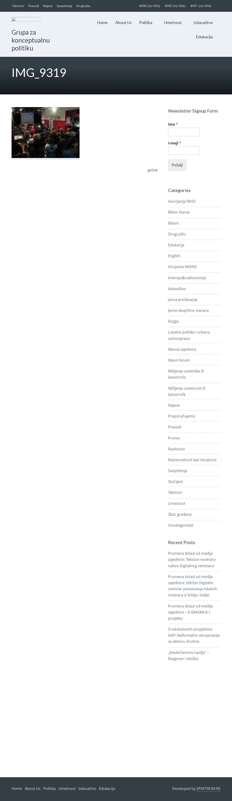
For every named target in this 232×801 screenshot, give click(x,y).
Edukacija (204, 36)
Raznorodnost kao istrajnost (192, 459)
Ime (173, 124)
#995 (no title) (175, 6)
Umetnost (173, 22)
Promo (174, 438)
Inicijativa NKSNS (182, 266)
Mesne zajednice (182, 349)
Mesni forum (179, 360)
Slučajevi (175, 481)
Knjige (173, 321)
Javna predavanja (182, 299)
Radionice (176, 448)
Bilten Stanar (179, 212)
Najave (48, 6)
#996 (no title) (149, 6)
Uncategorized (180, 525)
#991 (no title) (200, 6)
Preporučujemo (181, 416)
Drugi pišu (83, 6)
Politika (145, 22)
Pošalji (177, 165)
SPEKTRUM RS (208, 788)
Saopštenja (64, 6)
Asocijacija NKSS (182, 201)
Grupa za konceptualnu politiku (31, 40)
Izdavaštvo (203, 22)
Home (102, 22)
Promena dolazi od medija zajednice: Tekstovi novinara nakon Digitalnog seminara (191, 559)
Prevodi (33, 6)
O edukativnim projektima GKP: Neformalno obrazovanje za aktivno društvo (194, 635)
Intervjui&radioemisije (187, 277)
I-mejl (174, 143)
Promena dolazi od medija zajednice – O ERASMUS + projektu (190, 612)
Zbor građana (179, 514)
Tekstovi (18, 6)
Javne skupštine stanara (188, 310)
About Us (123, 22)
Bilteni (173, 223)
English (174, 255)
